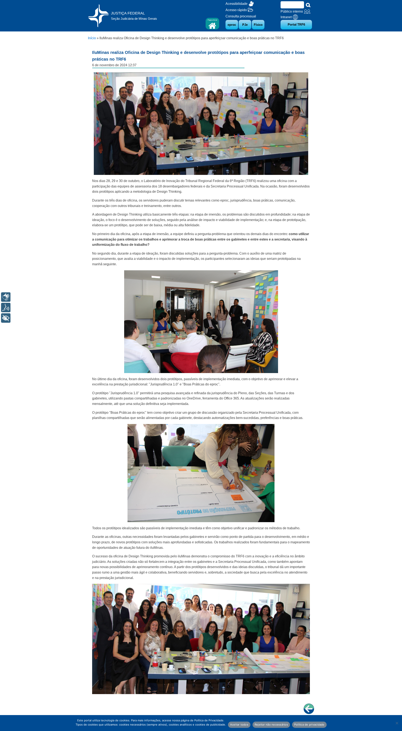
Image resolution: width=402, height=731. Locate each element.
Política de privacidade (309, 724)
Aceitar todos (239, 724)
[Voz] (5, 307)
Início (92, 38)
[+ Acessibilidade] (5, 318)
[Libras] (5, 297)
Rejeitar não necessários (271, 724)
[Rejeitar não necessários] (397, 723)
